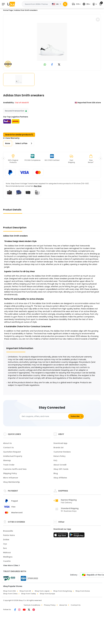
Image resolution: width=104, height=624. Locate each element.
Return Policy (59, 456)
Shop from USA (9, 591)
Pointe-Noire (9, 535)
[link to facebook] (52, 64)
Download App (60, 443)
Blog (56, 473)
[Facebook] (15, 610)
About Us (7, 443)
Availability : (9, 102)
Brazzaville (8, 531)
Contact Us (8, 447)
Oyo (5, 544)
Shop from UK (25, 591)
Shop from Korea (82, 591)
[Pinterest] (33, 610)
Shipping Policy (10, 473)
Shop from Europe (47, 593)
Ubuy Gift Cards (61, 469)
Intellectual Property (12, 456)
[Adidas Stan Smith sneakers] (52, 41)
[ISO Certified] (28, 578)
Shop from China (10, 593)
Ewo (5, 548)
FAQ (55, 460)
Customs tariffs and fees (15, 469)
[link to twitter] (59, 64)
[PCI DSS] (9, 578)
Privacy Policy (50, 605)
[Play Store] (76, 535)
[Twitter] (29, 610)
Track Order (8, 464)
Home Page (8, 10)
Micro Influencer (10, 477)
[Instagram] (19, 610)
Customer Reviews (62, 452)
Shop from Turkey (28, 593)
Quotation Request (12, 452)
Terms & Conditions (32, 605)
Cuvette (7, 561)
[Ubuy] (11, 4)
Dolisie (6, 539)
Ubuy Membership (11, 482)
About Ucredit (60, 464)
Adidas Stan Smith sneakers (25, 10)
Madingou (7, 557)
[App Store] (61, 535)
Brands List (59, 447)
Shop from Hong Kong (62, 591)
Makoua (7, 552)
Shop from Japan (42, 591)
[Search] (65, 4)
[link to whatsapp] (45, 64)
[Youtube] (24, 610)
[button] (76, 4)
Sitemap (7, 460)
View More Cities (11, 565)
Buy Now (37, 186)
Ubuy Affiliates (60, 477)
